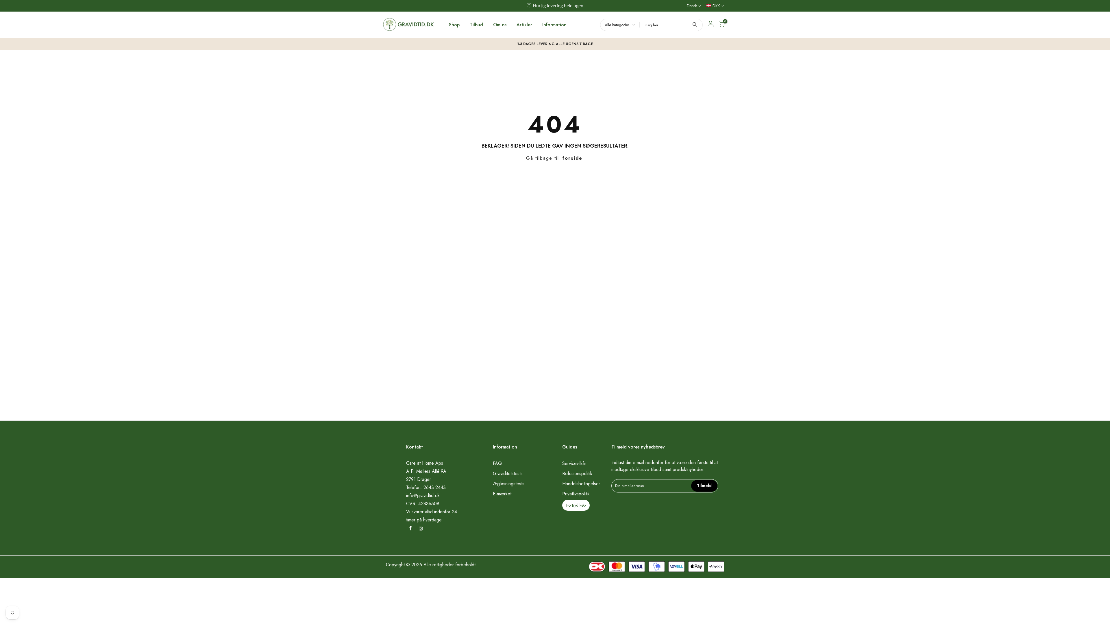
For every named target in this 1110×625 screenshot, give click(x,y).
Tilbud (476, 24)
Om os (499, 24)
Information (554, 24)
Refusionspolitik (577, 473)
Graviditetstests (508, 473)
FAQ (497, 463)
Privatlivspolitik (576, 493)
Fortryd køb (576, 505)
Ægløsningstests (508, 483)
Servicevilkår (574, 463)
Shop (454, 24)
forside (572, 158)
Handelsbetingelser (581, 483)
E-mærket (502, 493)
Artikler (524, 24)
